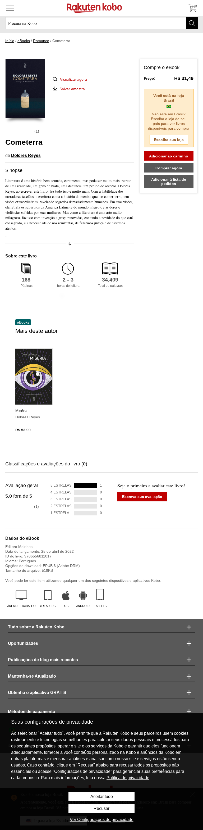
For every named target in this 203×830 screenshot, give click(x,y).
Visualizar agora (73, 79)
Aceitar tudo (101, 796)
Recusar (101, 808)
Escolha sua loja (169, 140)
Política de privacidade (128, 777)
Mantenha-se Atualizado (32, 676)
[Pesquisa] (192, 23)
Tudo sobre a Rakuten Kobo (36, 627)
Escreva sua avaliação (142, 497)
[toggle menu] (10, 8)
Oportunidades (23, 643)
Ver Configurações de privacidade (101, 819)
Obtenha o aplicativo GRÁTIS (37, 692)
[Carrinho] (192, 8)
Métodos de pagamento (31, 711)
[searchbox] (101, 23)
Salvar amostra (72, 89)
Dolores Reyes (26, 155)
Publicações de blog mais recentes (43, 659)
